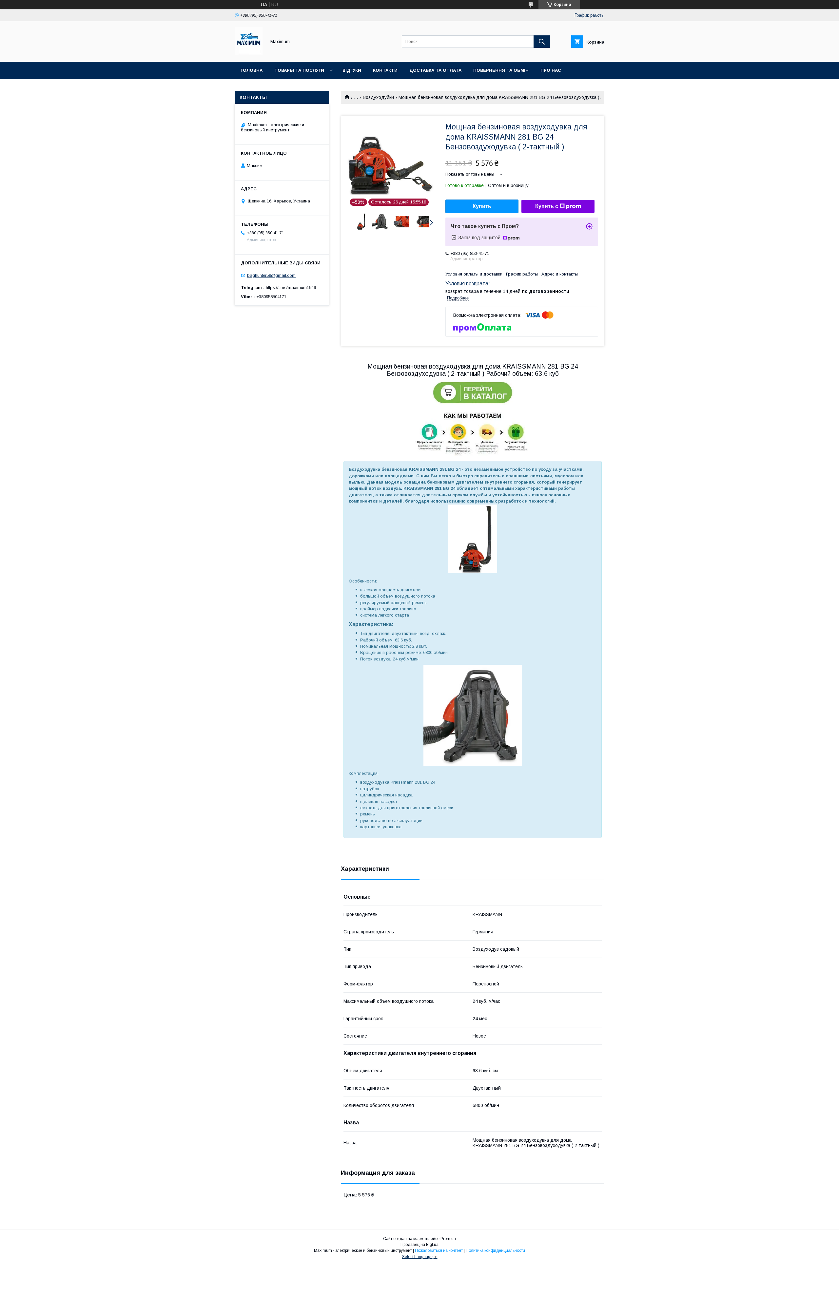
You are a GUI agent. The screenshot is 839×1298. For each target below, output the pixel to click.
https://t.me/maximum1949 (291, 287)
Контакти (385, 70)
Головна (252, 70)
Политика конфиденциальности (495, 1250)
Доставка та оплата (435, 70)
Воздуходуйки (378, 97)
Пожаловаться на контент (439, 1250)
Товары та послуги (299, 70)
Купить (482, 206)
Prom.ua (448, 1238)
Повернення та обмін (501, 70)
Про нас (550, 70)
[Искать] (542, 41)
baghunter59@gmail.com (271, 275)
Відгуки (351, 70)
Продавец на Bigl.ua (419, 1244)
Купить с (546, 206)
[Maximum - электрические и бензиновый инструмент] (249, 53)
